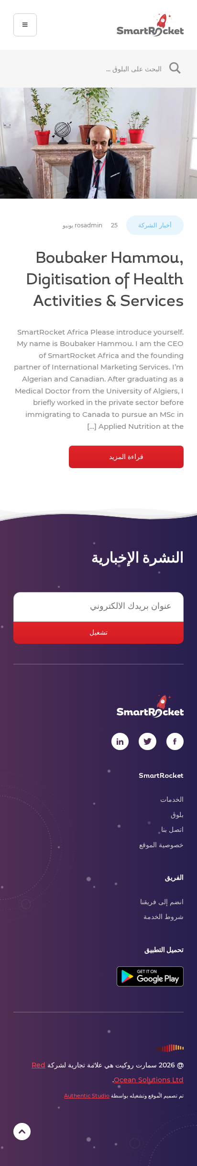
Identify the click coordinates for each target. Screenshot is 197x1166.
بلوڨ (177, 814)
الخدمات (172, 799)
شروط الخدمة (163, 916)
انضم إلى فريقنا (162, 901)
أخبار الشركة (155, 225)
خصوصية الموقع (161, 845)
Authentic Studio (86, 1095)
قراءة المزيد (126, 456)
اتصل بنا (172, 829)
